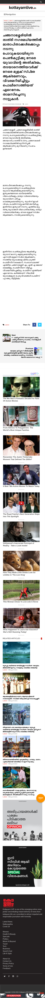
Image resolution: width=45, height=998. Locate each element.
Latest (10, 20)
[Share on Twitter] (40, 325)
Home (5, 20)
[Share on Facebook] (34, 325)
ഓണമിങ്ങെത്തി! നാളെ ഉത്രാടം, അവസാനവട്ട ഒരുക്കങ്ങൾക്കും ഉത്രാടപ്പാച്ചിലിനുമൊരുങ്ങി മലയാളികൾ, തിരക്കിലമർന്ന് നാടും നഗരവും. (19, 792)
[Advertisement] (22, 167)
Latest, (26, 104)
